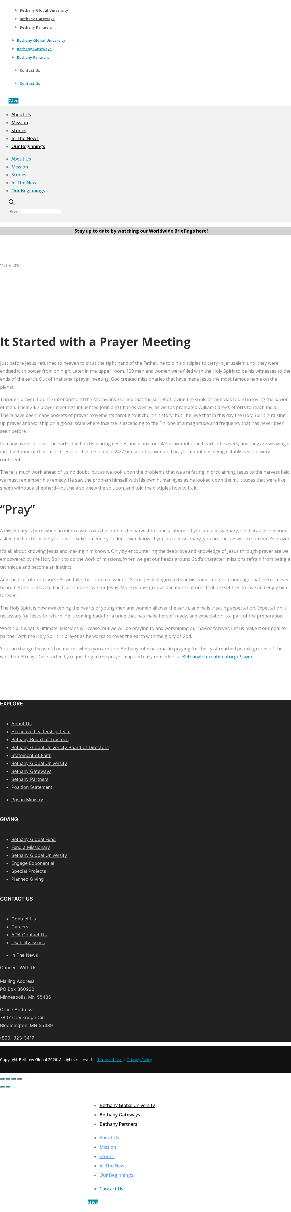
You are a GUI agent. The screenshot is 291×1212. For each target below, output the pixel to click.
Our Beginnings (28, 146)
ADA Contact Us (29, 934)
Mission (19, 122)
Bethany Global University (44, 10)
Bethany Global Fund (33, 839)
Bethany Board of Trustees (39, 739)
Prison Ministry (27, 799)
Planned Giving (27, 879)
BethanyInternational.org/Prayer (218, 657)
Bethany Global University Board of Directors (60, 747)
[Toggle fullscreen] (13, 1079)
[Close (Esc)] (2, 1079)
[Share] (8, 1079)
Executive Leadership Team (40, 731)
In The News (25, 138)
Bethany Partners (36, 27)
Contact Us (30, 70)
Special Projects (28, 871)
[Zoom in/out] (19, 1079)
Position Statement (31, 787)
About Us (21, 114)
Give (13, 101)
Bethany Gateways (37, 18)
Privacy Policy (139, 1059)
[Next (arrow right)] (8, 1086)
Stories (18, 130)
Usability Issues (28, 942)
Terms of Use (109, 1059)
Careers (19, 926)
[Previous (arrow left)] (2, 1086)
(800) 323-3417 (17, 1038)
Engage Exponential (32, 863)
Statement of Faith (31, 755)
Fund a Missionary (30, 847)
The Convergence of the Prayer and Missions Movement (142, 303)
